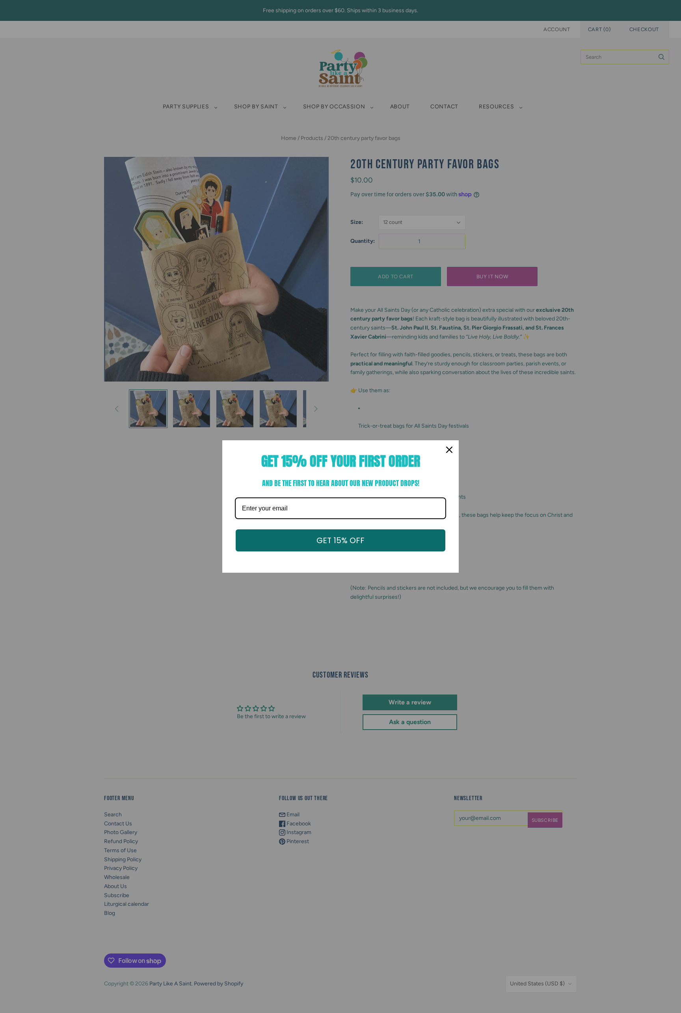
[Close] (449, 449)
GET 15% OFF (340, 540)
